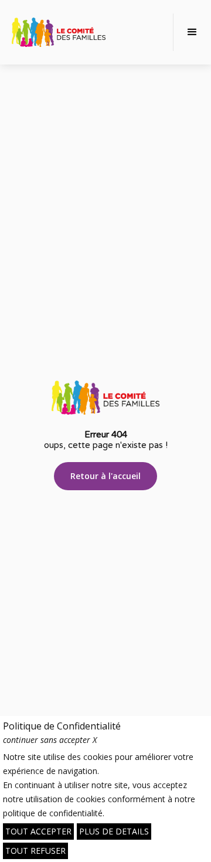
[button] (192, 32)
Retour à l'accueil (105, 475)
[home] (59, 32)
